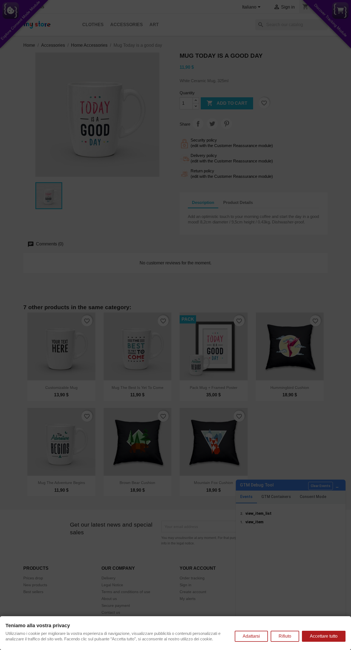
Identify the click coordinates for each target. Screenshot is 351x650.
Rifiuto (285, 636)
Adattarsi (251, 636)
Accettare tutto (324, 636)
